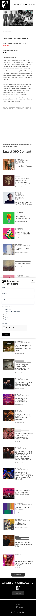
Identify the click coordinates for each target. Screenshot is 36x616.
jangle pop (22, 245)
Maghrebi (18, 429)
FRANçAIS (16, 4)
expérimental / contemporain (19, 162)
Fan (6, 313)
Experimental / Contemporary (19, 195)
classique (25, 160)
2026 (16, 163)
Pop (16, 229)
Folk (23, 261)
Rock (17, 199)
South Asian (25, 395)
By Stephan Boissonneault (21, 221)
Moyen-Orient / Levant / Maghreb (22, 431)
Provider (7, 317)
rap (21, 213)
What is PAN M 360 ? (17, 608)
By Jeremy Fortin (19, 404)
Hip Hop (17, 213)
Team (17, 606)
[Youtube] (33, 5)
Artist (6, 320)
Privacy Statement (17, 603)
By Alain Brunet (18, 207)
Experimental (22, 504)
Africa (26, 469)
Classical (18, 160)
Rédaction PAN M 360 (11, 57)
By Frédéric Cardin (19, 169)
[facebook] (29, 5)
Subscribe (18, 593)
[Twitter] (17, 612)
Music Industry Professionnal (12, 311)
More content (18, 574)
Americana (18, 261)
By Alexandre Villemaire (20, 462)
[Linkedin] (23, 612)
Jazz (16, 176)
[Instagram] (31, 5)
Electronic (18, 193)
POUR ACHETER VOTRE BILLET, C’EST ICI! (17, 108)
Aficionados (8, 309)
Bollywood (18, 395)
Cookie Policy (17, 604)
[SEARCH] (22, 5)
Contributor (8, 315)
